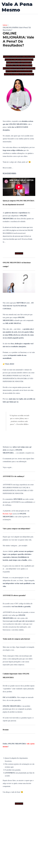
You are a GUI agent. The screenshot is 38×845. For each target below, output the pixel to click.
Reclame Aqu (7, 513)
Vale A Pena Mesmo (17, 7)
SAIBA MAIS (19, 253)
